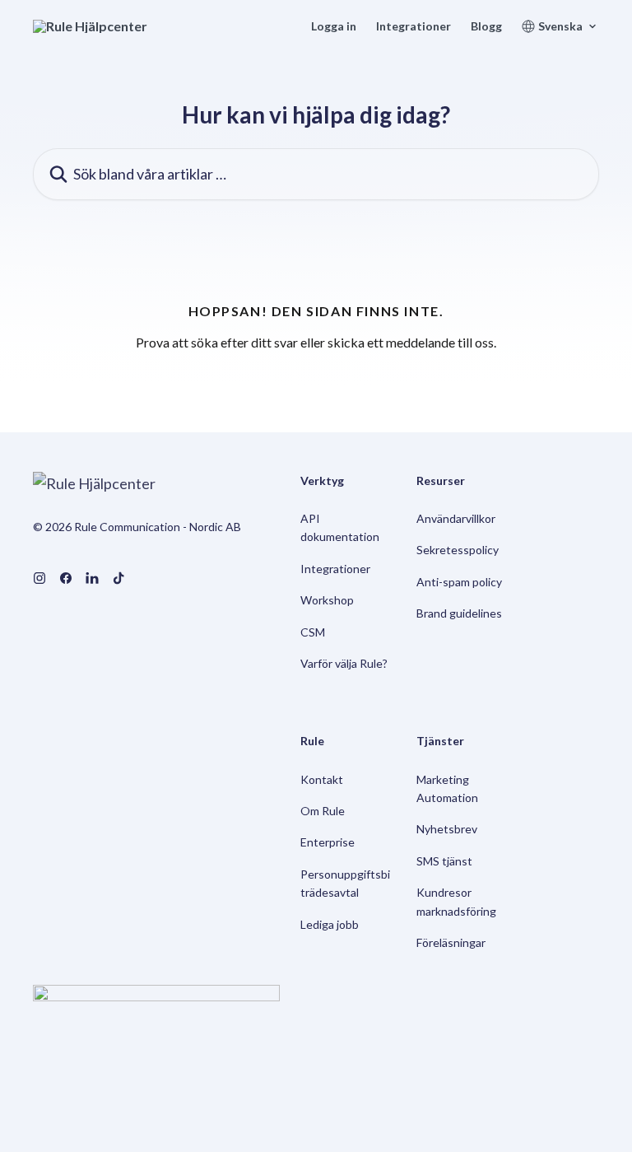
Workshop (327, 600)
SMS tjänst (444, 861)
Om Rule (322, 811)
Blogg (486, 26)
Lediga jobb (329, 924)
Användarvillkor (455, 518)
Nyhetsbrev (446, 829)
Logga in (333, 26)
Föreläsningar (451, 942)
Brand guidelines (459, 613)
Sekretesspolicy (457, 550)
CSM (312, 632)
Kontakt (321, 779)
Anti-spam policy (459, 582)
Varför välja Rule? (344, 663)
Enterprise (327, 842)
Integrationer (413, 26)
